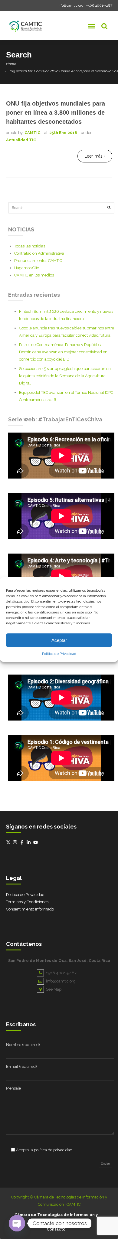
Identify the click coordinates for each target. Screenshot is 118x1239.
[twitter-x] (9, 842)
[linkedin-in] (29, 842)
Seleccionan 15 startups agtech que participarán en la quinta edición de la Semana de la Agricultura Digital (65, 375)
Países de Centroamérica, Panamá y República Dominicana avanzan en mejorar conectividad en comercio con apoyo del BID (63, 351)
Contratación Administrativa (39, 253)
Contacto (56, 1229)
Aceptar (59, 640)
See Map (53, 989)
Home (11, 64)
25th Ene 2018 (63, 132)
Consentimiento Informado (30, 909)
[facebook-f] (23, 842)
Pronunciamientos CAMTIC (38, 260)
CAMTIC (32, 132)
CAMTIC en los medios (34, 275)
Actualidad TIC (21, 140)
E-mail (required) (21, 1066)
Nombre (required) (23, 1044)
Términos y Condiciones (27, 902)
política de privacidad (53, 1150)
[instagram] (16, 842)
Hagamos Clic (26, 268)
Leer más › (94, 156)
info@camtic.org (70, 5)
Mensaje (13, 1088)
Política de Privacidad (59, 654)
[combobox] (61, 208)
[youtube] (36, 842)
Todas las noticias (29, 246)
